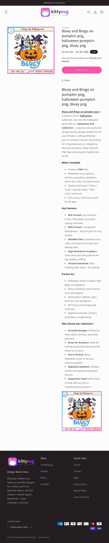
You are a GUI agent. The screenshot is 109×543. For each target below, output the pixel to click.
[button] (6, 12)
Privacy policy (43, 537)
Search (77, 464)
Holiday (44, 471)
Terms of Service (81, 497)
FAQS (76, 477)
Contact (77, 471)
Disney (44, 477)
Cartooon (45, 484)
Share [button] (67, 80)
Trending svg (46, 464)
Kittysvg (16, 537)
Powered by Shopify (28, 537)
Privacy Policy (80, 484)
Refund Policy (80, 490)
